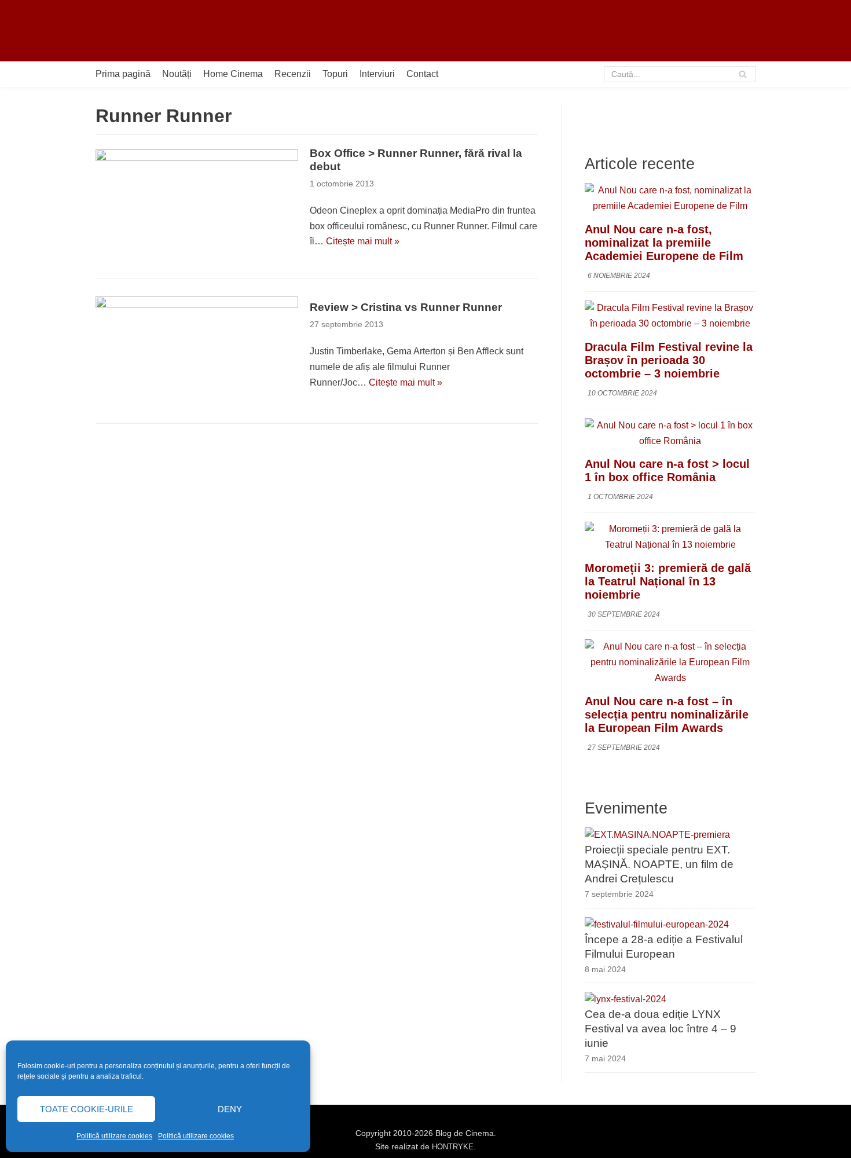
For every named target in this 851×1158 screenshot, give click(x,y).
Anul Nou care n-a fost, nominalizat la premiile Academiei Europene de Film (664, 242)
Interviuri (377, 74)
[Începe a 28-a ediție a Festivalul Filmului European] (657, 924)
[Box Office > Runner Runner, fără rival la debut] (197, 203)
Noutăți (177, 74)
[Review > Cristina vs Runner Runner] (197, 350)
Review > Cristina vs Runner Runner (406, 307)
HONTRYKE (453, 1146)
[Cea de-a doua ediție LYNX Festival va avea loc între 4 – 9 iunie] (625, 999)
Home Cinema (233, 74)
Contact (422, 74)
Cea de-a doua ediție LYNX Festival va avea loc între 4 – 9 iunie (660, 1028)
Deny (230, 1109)
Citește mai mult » (362, 241)
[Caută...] (680, 74)
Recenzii (292, 74)
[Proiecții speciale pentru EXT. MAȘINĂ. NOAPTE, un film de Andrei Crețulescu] (657, 835)
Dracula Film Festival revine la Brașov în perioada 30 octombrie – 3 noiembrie (669, 360)
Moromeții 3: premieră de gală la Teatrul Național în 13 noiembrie (668, 581)
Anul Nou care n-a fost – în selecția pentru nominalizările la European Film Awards (667, 714)
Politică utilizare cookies (114, 1136)
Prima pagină (123, 74)
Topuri (335, 74)
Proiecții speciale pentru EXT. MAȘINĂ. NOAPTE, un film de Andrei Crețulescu (659, 864)
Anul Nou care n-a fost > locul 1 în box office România (667, 470)
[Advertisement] (544, 31)
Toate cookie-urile (86, 1109)
